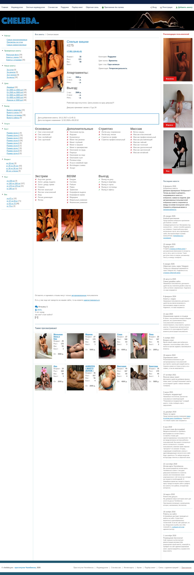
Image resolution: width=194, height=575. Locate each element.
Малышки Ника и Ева (58, 336)
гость (39, 309)
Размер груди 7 (13, 148)
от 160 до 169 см (13, 183)
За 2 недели (11, 75)
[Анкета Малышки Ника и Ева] (43, 346)
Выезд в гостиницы (14, 115)
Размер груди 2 (13, 135)
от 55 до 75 (11, 204)
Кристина (153, 366)
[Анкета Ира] (43, 378)
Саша (119, 334)
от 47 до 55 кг (12, 201)
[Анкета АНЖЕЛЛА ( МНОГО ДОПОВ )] (75, 377)
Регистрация (167, 7)
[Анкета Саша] (107, 346)
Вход (155, 7)
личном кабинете (169, 210)
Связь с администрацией (168, 568)
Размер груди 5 (13, 143)
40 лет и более (12, 171)
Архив (139, 568)
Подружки (65, 7)
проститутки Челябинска (25, 568)
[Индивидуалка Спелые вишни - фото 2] (72, 225)
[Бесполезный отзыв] (37, 317)
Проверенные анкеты (12, 51)
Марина (89, 334)
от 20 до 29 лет (12, 166)
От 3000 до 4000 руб (15, 95)
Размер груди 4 (13, 141)
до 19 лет (10, 163)
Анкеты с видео (12, 57)
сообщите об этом (178, 527)
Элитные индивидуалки (35, 7)
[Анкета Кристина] (139, 377)
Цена (6, 83)
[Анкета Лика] (139, 346)
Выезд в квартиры (14, 110)
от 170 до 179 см (13, 186)
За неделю (11, 72)
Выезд (6, 106)
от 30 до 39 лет (12, 168)
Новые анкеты (9, 66)
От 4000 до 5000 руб (15, 97)
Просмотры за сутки (15, 42)
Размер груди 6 (13, 146)
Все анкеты (39, 34)
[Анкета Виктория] (107, 377)
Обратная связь (92, 7)
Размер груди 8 (13, 151)
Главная (5, 7)
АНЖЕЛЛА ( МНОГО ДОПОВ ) (90, 368)
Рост (6, 177)
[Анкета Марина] (75, 346)
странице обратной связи (171, 272)
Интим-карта (129, 568)
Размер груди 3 (13, 138)
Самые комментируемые (16, 45)
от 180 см (10, 189)
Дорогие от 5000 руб (15, 100)
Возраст (7, 159)
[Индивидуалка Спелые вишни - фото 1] (47, 225)
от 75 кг (10, 206)
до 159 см (11, 181)
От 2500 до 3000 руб (15, 92)
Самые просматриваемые (17, 40)
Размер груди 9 (13, 153)
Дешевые (10, 87)
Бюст (6, 129)
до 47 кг (10, 198)
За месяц (10, 77)
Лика (151, 334)
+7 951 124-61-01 (74, 51)
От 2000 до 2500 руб (15, 90)
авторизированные (79, 295)
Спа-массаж (53, 7)
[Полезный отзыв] (35, 317)
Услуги (7, 124)
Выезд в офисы (13, 118)
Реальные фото (12, 55)
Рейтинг (7, 36)
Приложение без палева (114, 7)
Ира (55, 366)
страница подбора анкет (177, 249)
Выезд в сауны (13, 112)
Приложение (186, 568)
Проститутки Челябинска (83, 568)
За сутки (10, 70)
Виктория (121, 366)
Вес (5, 195)
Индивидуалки (17, 7)
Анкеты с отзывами (14, 60)
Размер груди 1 (13, 133)
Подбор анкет (77, 7)
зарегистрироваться (92, 300)
